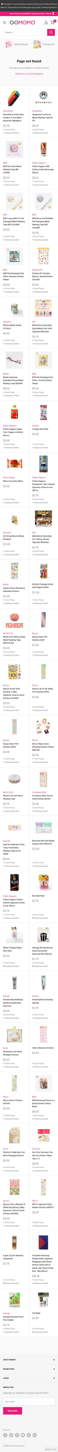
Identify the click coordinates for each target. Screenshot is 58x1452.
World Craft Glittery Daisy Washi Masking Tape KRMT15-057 (14, 640)
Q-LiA (5, 1048)
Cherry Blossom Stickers (43, 1048)
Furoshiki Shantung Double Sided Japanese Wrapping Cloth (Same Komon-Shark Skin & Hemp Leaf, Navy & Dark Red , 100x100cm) (43, 1263)
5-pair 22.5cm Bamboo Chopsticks (13, 1257)
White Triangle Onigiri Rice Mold (12, 949)
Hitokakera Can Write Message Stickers (12, 1053)
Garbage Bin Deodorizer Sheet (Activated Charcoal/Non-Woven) (42, 950)
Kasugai (6, 1313)
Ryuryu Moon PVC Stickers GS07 (39, 638)
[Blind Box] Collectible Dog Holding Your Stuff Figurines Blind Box (42, 328)
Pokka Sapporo (39, 163)
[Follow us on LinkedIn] (34, 1435)
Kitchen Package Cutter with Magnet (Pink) (42, 585)
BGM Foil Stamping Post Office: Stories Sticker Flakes (42, 380)
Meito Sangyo (9, 477)
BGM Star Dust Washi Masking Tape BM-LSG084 (12, 169)
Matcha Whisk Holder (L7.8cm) (12, 326)
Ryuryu (35, 633)
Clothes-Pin (37, 270)
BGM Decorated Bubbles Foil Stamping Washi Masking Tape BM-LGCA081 (42, 223)
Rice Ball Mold (38, 896)
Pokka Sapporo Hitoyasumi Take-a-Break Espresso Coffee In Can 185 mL (43, 486)
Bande (6, 373)
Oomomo (7, 321)
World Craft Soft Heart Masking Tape (13, 797)
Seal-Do (6, 841)
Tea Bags (36, 1313)
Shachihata (8, 111)
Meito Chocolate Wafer (13, 481)
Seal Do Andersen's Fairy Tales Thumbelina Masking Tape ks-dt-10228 (13, 849)
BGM (5, 163)
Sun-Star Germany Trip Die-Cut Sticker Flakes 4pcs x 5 (42, 1155)
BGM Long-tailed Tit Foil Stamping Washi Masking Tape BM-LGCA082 (14, 221)
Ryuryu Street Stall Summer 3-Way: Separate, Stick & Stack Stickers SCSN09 (13, 693)
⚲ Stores (48, 14)
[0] (52, 22)
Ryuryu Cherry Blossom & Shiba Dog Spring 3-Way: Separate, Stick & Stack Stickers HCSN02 (14, 1209)
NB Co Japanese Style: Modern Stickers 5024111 (43, 1205)
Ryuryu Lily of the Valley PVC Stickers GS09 (42, 690)
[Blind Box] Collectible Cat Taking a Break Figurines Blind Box (42, 539)
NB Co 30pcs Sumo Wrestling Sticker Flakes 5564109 (43, 746)
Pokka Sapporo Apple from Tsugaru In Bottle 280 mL (13, 432)
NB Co (35, 740)
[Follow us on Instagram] (11, 1435)
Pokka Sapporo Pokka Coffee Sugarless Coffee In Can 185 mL (14, 902)
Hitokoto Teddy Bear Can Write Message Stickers (14, 1153)
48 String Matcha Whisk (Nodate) (13, 537)
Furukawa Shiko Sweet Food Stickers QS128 (42, 797)
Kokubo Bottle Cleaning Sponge (42, 1001)
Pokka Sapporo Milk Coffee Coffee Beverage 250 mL (43, 169)
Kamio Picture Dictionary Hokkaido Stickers (14, 589)
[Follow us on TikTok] (29, 1435)
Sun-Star (36, 1148)
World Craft (8, 633)
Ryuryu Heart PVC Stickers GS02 (11, 745)
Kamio (6, 584)
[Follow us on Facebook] (5, 1435)
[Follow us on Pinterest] (17, 1435)
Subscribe (12, 1410)
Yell (33, 321)
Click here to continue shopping (29, 73)
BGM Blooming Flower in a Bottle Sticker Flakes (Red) (43, 1103)
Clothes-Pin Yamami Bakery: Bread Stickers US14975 (42, 276)
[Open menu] (4, 22)
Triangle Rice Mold (40, 429)
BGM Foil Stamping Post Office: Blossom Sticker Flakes (13, 276)
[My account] (46, 22)
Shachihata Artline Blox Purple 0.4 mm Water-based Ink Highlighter (13, 117)
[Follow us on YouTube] (23, 1435)
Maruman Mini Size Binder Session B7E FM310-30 (43, 842)
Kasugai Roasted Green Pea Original (13, 1318)
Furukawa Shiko (39, 792)
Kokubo (35, 425)
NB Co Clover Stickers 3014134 (13, 1102)
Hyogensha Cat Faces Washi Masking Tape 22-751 (42, 117)
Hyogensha (37, 111)
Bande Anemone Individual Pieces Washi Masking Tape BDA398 (13, 380)
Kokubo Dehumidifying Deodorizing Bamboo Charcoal (13, 1002)
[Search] (51, 32)
